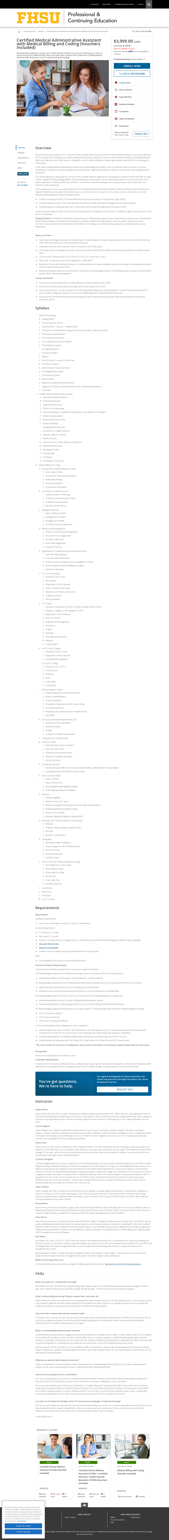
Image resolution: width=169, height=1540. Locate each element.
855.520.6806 (22, 185)
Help (112, 1522)
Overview (21, 148)
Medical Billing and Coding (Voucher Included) (130, 1472)
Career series (125, 82)
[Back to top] (84, 1514)
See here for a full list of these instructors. (123, 1264)
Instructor (22, 163)
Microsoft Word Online (49, 944)
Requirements (23, 158)
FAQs (20, 168)
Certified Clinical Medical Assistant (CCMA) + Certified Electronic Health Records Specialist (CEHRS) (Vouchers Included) (93, 1477)
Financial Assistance (117, 1520)
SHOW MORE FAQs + (44, 1416)
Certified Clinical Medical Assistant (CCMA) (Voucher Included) (53, 1469)
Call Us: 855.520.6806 (141, 31)
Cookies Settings (23, 1532)
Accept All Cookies (23, 1526)
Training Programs (29, 31)
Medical (41, 31)
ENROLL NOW (132, 66)
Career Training (70, 1517)
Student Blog (135, 1517)
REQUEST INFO (141, 134)
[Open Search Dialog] (149, 4)
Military (113, 1517)
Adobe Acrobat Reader (48, 947)
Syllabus (21, 153)
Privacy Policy (88, 1534)
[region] (23, 1520)
